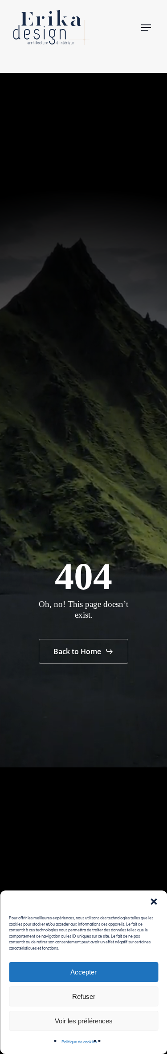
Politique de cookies (79, 1041)
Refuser (83, 996)
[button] (153, 901)
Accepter (83, 972)
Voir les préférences (84, 1021)
